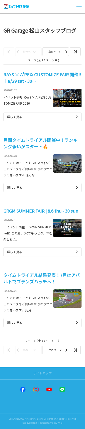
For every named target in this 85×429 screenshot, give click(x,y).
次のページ (54, 51)
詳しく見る (14, 117)
